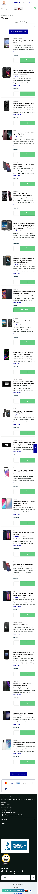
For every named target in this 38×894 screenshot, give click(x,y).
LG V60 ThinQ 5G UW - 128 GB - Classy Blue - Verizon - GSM (23, 594)
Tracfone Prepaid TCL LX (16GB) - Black (23, 41)
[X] (18, 871)
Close (18, 819)
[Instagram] (2, 871)
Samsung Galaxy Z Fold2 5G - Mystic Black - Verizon (22, 684)
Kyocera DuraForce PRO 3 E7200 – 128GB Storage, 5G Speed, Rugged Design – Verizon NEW (23, 72)
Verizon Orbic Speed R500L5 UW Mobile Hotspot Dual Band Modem (23, 382)
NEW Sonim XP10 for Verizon (22, 625)
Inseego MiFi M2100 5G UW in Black (24, 442)
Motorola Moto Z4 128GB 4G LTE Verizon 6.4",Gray (23, 565)
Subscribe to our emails (8, 874)
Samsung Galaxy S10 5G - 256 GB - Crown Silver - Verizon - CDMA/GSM (24, 503)
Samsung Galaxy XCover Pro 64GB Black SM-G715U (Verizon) (24, 292)
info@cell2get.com (10, 812)
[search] (6, 9)
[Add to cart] (27, 60)
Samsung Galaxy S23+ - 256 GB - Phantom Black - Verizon (23, 714)
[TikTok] (22, 871)
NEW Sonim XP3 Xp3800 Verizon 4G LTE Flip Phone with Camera (23, 412)
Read (16, 52)
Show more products (18, 774)
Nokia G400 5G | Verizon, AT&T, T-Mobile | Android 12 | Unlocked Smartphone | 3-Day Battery (23, 260)
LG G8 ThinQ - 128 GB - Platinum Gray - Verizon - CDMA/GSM (23, 353)
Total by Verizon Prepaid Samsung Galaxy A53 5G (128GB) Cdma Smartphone (23, 472)
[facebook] (14, 871)
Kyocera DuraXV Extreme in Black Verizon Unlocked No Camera (23, 104)
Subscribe (33, 877)
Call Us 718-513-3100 (14, 890)
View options (24, 309)
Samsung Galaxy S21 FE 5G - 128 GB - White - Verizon (24, 743)
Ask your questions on (14, 815)
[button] (18, 58)
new (16, 22)
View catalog (2, 8)
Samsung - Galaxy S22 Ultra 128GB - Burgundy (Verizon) (24, 134)
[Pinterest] (6, 871)
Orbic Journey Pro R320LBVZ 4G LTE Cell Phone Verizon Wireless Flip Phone (23, 654)
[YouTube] (10, 871)
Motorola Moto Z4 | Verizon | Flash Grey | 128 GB (23, 165)
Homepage (4, 15)
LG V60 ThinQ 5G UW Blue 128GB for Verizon (23, 533)
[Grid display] (34, 26)
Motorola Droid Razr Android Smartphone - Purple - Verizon (22, 194)
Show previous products (18, 31)
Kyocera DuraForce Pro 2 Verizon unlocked (23, 321)
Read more (31, 2)
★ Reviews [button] (35, 448)
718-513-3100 (8, 810)
